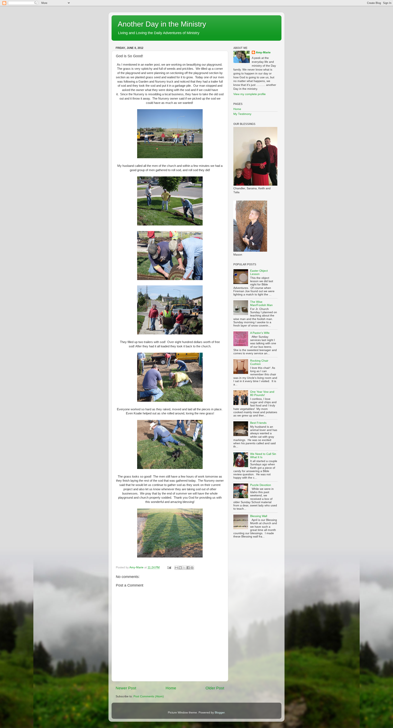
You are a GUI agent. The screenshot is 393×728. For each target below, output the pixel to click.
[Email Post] (169, 567)
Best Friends (258, 422)
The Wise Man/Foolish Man (261, 303)
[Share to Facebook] (188, 568)
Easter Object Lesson (259, 272)
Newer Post (126, 688)
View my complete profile (249, 94)
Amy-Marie (263, 52)
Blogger (220, 712)
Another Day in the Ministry (162, 24)
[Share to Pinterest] (192, 568)
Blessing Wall (258, 516)
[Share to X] (184, 568)
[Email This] (176, 568)
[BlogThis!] (180, 568)
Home (171, 688)
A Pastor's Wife (260, 332)
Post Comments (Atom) (148, 696)
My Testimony (242, 114)
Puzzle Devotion (260, 485)
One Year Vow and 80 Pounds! (262, 393)
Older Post (215, 688)
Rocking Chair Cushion (259, 362)
